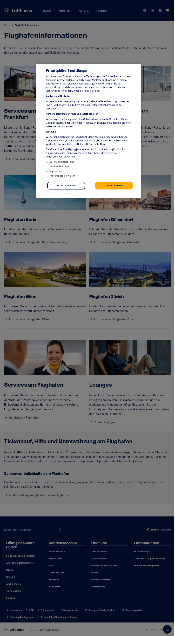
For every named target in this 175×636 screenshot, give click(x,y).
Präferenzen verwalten (62, 175)
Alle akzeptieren (114, 185)
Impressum (55, 171)
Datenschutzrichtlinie (61, 162)
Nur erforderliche (66, 185)
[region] (88, 131)
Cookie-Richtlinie (59, 166)
